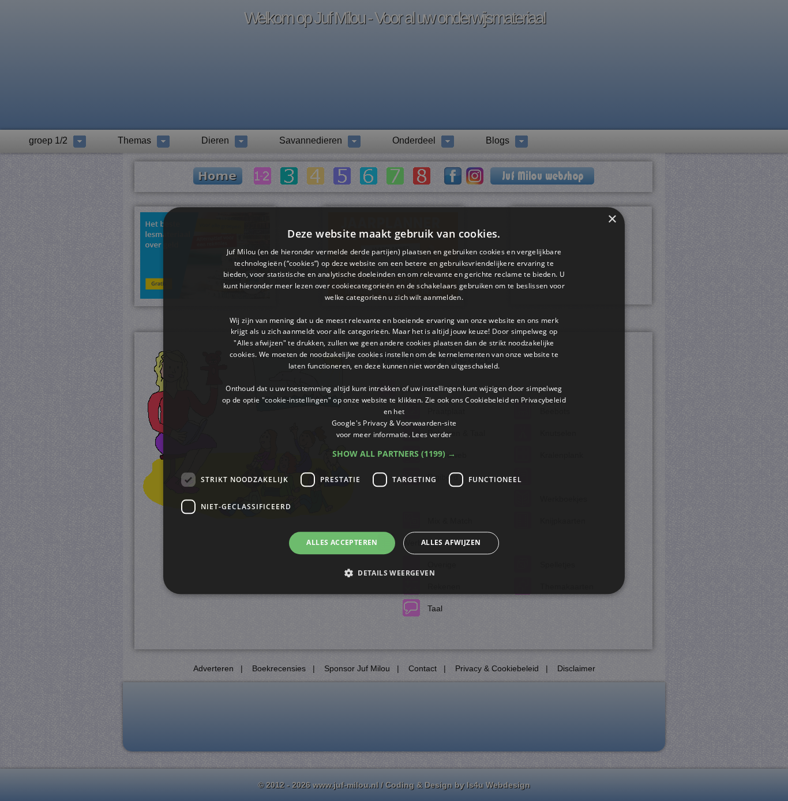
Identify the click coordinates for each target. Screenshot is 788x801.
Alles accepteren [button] (341, 543)
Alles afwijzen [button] (451, 543)
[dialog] (394, 400)
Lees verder (432, 434)
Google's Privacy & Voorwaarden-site (394, 423)
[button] (394, 454)
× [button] (611, 219)
